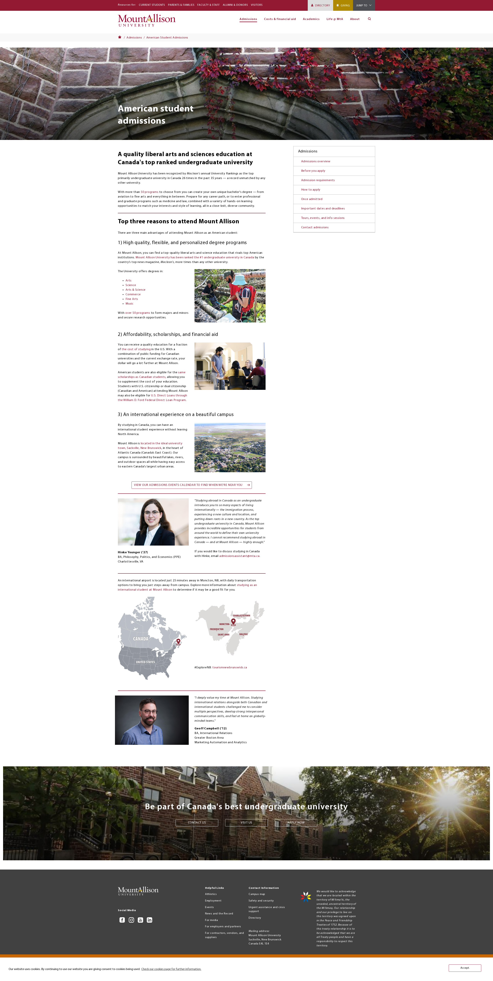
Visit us (246, 822)
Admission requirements (318, 180)
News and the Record (219, 913)
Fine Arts (132, 299)
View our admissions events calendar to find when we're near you (188, 485)
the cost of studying (136, 349)
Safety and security (261, 900)
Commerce (133, 294)
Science (131, 285)
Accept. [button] (465, 968)
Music (129, 303)
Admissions (134, 37)
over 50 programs (137, 313)
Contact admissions (315, 227)
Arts (129, 280)
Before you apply (313, 170)
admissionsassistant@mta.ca (239, 556)
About (355, 19)
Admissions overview (315, 161)
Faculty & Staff (208, 5)
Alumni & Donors (235, 5)
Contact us (197, 822)
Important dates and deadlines (323, 208)
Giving (345, 5)
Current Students (152, 5)
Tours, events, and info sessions (323, 218)
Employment (213, 900)
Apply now (296, 822)
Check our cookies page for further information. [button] (171, 969)
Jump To (362, 5)
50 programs (149, 192)
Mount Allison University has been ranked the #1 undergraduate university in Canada (195, 257)
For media (211, 920)
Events (209, 907)
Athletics (211, 894)
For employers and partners (223, 926)
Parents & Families (181, 5)
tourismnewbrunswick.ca (229, 667)
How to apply (311, 189)
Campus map (257, 894)
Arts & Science (136, 289)
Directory (322, 5)
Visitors (256, 5)
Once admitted (312, 199)
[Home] (148, 22)
